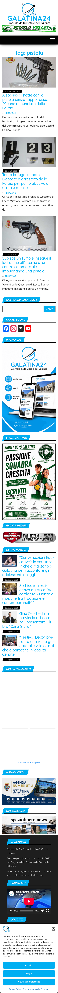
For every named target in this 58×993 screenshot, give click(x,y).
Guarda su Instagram (29, 762)
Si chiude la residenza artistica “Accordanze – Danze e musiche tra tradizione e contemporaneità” (27, 594)
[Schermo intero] (47, 910)
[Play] (10, 910)
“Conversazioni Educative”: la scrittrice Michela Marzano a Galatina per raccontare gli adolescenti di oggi (28, 566)
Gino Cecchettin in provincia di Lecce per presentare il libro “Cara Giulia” (27, 620)
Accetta (29, 965)
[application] (29, 901)
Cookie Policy (15, 989)
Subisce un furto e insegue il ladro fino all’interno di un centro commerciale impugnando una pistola (26, 265)
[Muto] (42, 910)
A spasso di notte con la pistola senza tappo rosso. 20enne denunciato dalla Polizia (24, 101)
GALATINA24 (29, 18)
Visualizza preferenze (29, 981)
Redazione (10, 113)
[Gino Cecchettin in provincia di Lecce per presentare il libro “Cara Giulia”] (9, 616)
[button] (53, 928)
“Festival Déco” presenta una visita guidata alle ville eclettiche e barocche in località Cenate (28, 646)
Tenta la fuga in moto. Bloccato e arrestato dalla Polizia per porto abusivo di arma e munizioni (25, 181)
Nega (29, 973)
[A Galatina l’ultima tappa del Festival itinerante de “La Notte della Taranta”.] (42, 743)
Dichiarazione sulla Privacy (35, 989)
